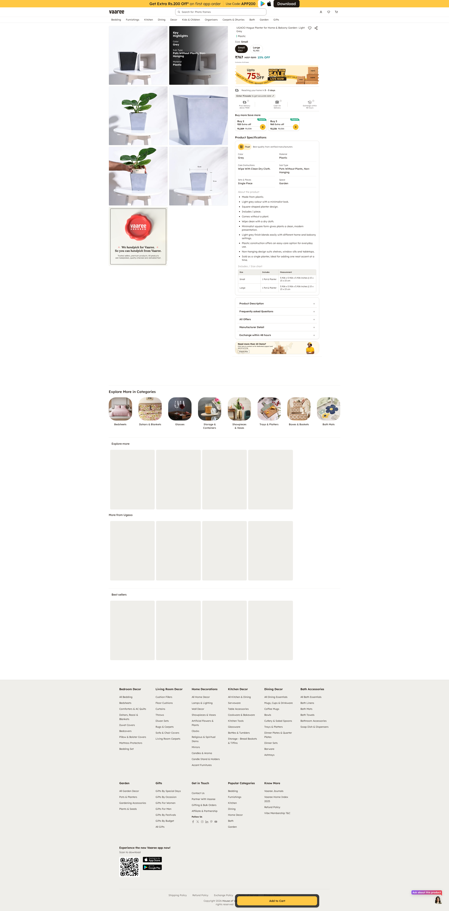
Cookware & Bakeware (241, 714)
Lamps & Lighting (202, 703)
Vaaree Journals (273, 791)
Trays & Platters (273, 726)
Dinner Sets (271, 743)
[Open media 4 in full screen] (198, 115)
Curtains (160, 708)
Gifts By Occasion (166, 797)
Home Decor (235, 814)
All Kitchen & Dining (239, 697)
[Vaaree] (117, 12)
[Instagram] (202, 821)
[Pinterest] (211, 821)
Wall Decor (198, 708)
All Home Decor (201, 697)
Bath (252, 19)
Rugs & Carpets (165, 726)
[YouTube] (216, 821)
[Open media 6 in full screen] (198, 176)
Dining (161, 19)
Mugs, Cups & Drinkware (278, 703)
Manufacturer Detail (251, 327)
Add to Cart (277, 901)
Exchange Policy (223, 895)
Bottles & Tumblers (239, 732)
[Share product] (316, 28)
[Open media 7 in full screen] (138, 236)
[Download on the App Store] (152, 859)
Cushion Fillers (164, 697)
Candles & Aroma (202, 753)
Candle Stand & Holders (206, 759)
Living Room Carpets (168, 738)
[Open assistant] (438, 900)
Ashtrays (269, 754)
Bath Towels (307, 714)
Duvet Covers (127, 725)
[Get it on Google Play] (152, 867)
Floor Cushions (164, 703)
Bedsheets (125, 703)
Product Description (251, 303)
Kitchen (148, 19)
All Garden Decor (129, 791)
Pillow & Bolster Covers (132, 737)
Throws (160, 714)
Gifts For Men (163, 808)
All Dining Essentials (275, 697)
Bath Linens (307, 703)
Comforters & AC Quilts (132, 708)
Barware (269, 748)
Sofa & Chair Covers (167, 732)
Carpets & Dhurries (233, 19)
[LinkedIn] (206, 821)
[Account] (321, 12)
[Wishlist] (329, 12)
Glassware (234, 726)
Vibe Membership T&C (277, 813)
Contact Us (198, 793)
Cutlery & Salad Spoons (278, 720)
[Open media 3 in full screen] (138, 115)
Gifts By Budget (165, 820)
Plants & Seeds (128, 808)
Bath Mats (306, 708)
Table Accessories (238, 708)
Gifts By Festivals (166, 814)
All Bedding (125, 697)
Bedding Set (126, 748)
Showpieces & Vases (204, 714)
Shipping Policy (178, 895)
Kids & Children (191, 19)
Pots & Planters (128, 797)
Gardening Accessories (132, 803)
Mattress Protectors (130, 743)
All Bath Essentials (310, 697)
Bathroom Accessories (313, 720)
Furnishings (132, 19)
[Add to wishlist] (309, 28)
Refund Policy (272, 807)
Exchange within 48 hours (255, 335)
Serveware (234, 703)
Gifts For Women (165, 803)
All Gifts (160, 826)
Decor (173, 19)
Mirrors (196, 747)
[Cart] (336, 12)
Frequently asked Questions (256, 311)
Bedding (116, 19)
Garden (264, 19)
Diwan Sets (162, 720)
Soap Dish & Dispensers (314, 726)
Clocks (195, 731)
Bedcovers (125, 731)
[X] (197, 821)
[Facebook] (193, 821)
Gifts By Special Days (168, 791)
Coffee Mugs (271, 708)
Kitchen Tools (236, 720)
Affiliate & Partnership (204, 811)
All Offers (245, 319)
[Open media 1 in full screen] (138, 55)
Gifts (276, 19)
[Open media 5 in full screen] (138, 176)
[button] (244, 104)
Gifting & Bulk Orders (204, 805)
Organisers (211, 19)
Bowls (267, 714)
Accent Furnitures (202, 765)
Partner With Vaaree (203, 799)
